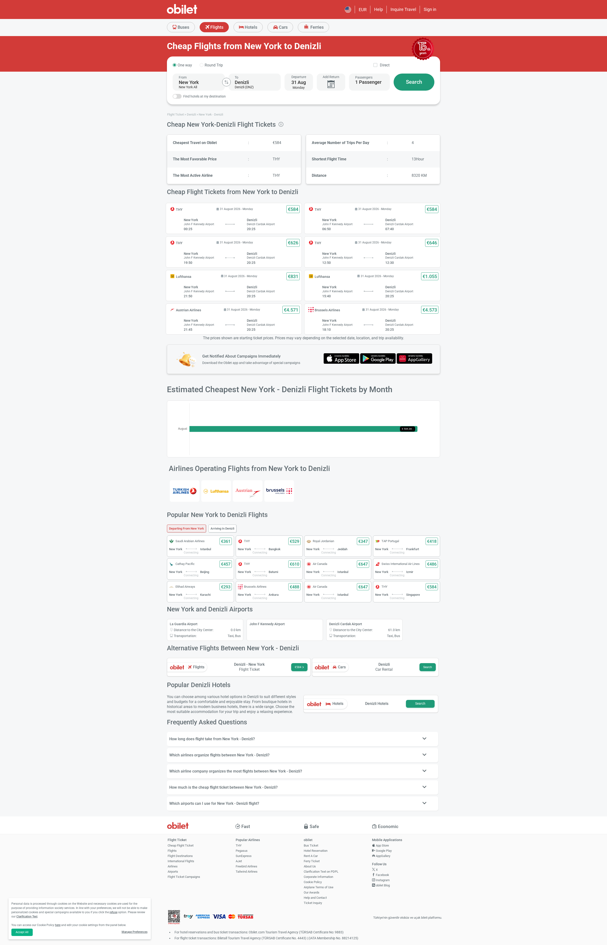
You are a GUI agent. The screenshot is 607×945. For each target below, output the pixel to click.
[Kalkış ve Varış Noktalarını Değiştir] (226, 82)
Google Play (383, 850)
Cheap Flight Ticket (180, 845)
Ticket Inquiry (313, 903)
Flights (216, 27)
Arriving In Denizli (222, 528)
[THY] (184, 491)
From (183, 77)
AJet (239, 861)
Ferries (316, 27)
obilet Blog (382, 885)
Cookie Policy (313, 882)
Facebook (382, 875)
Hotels (250, 27)
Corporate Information (318, 877)
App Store (382, 845)
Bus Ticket (311, 845)
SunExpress (244, 856)
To (236, 77)
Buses (183, 27)
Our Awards (311, 892)
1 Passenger (368, 82)
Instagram (382, 880)
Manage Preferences (134, 932)
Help (378, 9)
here (57, 925)
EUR (363, 9)
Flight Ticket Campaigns (184, 877)
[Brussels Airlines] (279, 491)
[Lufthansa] (216, 491)
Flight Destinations (180, 856)
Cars (283, 27)
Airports (173, 871)
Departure (298, 77)
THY (239, 845)
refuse (113, 912)
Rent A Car (311, 856)
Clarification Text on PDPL (321, 871)
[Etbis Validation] (174, 918)
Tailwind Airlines (247, 871)
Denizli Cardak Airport (345, 624)
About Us (310, 866)
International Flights (181, 861)
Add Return (331, 77)
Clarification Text (26, 916)
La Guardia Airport (184, 624)
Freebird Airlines (246, 866)
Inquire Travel (403, 9)
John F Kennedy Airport (267, 624)
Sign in (430, 9)
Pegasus (242, 850)
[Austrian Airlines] (247, 491)
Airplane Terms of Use (318, 887)
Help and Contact (315, 897)
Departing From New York (186, 528)
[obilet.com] (193, 13)
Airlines (173, 866)
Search (414, 82)
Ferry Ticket (312, 861)
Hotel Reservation (315, 850)
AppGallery (382, 856)
